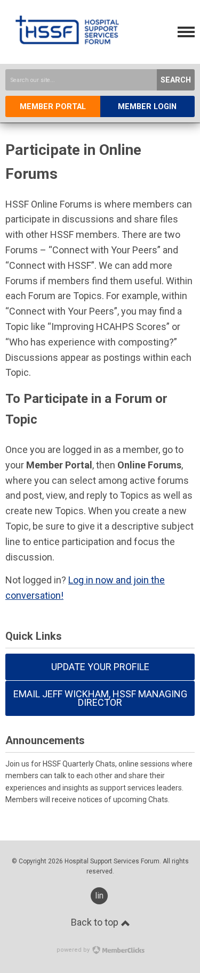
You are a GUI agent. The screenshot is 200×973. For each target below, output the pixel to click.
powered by (74, 949)
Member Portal (53, 106)
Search (176, 80)
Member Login (147, 106)
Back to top (96, 922)
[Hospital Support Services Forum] (67, 55)
